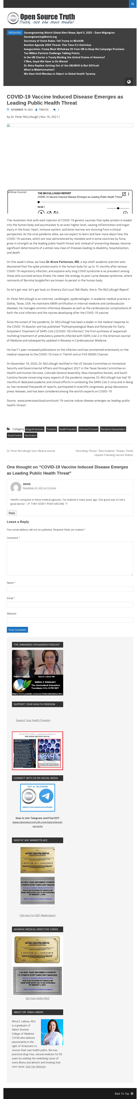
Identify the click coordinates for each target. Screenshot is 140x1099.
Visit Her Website (36, 1066)
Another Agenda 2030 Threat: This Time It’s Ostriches (57, 45)
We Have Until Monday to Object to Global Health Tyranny (59, 74)
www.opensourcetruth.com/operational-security (37, 824)
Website (11, 613)
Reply (12, 513)
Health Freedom (67, 429)
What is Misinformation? (39, 69)
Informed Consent (88, 429)
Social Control (15, 435)
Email (11, 598)
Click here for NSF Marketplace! (37, 915)
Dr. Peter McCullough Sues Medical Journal (31, 451)
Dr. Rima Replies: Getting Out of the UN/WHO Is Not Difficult (61, 65)
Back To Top (122, 1093)
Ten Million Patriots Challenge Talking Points (52, 53)
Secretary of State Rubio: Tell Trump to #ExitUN (53, 41)
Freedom (51, 429)
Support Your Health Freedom (33, 720)
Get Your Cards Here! (38, 998)
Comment (13, 538)
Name (11, 583)
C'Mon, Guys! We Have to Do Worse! (46, 61)
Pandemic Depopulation (113, 429)
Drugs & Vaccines (35, 429)
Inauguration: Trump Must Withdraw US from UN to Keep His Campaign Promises (74, 49)
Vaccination (30, 435)
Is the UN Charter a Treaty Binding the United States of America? (64, 57)
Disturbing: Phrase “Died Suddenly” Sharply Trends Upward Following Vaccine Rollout (104, 453)
